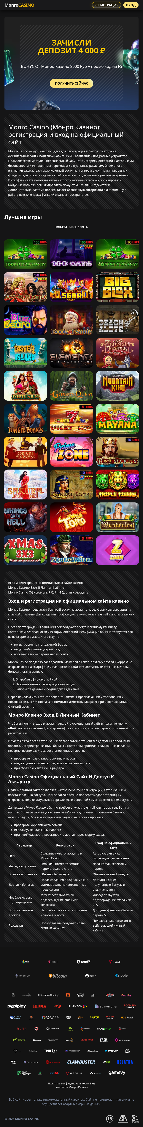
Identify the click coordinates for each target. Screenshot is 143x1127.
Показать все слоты (72, 227)
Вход (131, 5)
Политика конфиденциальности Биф (71, 1083)
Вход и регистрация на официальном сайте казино (45, 583)
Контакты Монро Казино (72, 1087)
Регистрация (106, 5)
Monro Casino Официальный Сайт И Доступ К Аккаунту (48, 592)
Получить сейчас (71, 83)
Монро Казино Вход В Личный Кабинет (37, 588)
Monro (19, 5)
